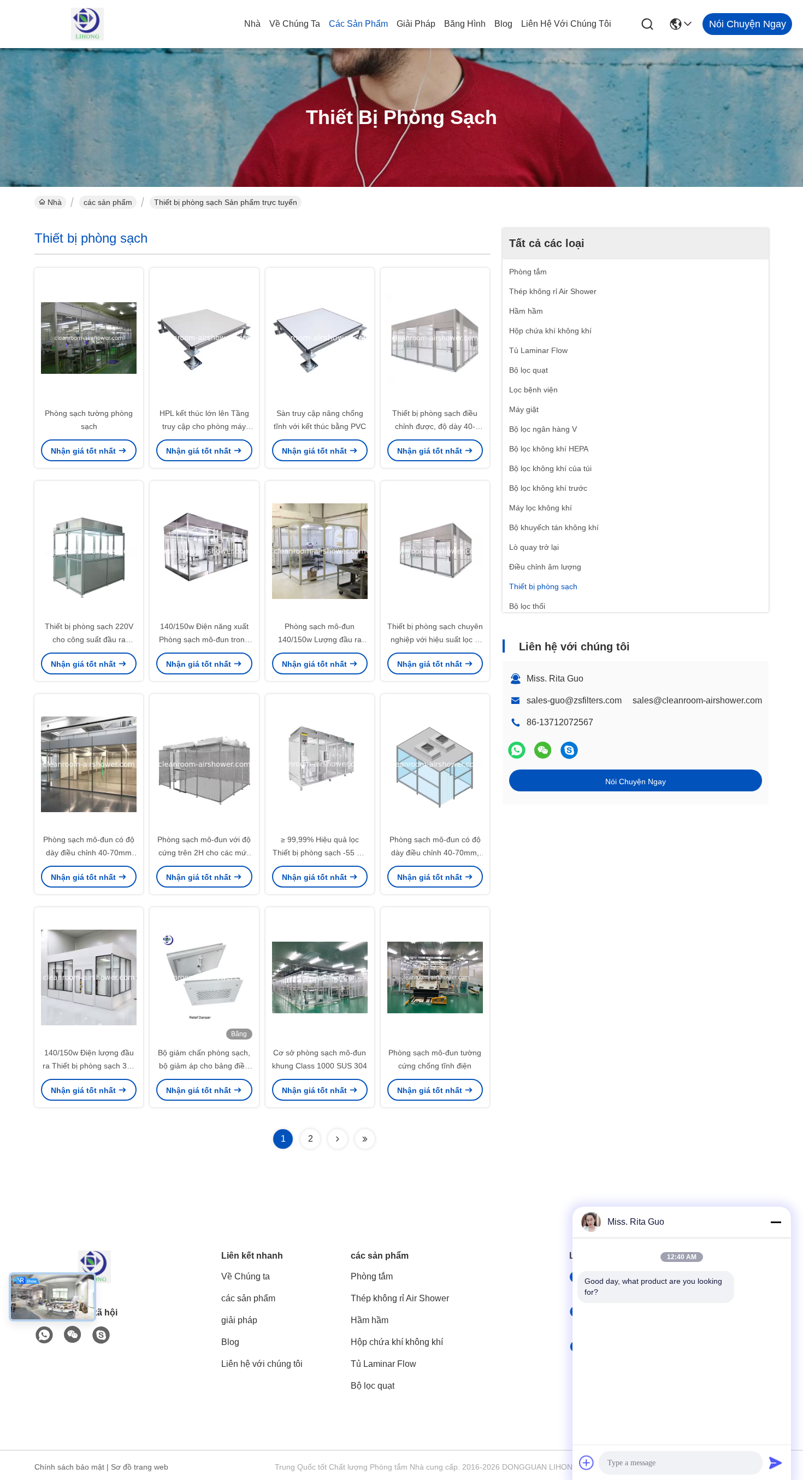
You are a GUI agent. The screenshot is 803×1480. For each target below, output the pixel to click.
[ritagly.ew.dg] (569, 750)
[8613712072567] (44, 1335)
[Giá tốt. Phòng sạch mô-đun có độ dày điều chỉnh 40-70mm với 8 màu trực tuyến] (89, 763)
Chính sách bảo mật (69, 1467)
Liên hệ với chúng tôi (566, 23)
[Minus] (775, 1222)
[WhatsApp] (517, 750)
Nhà (252, 23)
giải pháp (416, 23)
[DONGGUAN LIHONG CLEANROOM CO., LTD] (87, 24)
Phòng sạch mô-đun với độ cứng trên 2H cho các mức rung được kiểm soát (204, 852)
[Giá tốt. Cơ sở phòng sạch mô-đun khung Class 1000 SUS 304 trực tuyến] (320, 976)
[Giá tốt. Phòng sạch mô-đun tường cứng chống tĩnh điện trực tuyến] (435, 976)
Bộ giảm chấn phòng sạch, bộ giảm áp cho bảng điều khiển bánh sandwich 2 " (204, 1065)
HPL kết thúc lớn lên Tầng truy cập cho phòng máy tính (204, 426)
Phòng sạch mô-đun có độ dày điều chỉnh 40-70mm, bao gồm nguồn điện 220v (435, 852)
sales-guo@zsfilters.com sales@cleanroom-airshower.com (644, 700)
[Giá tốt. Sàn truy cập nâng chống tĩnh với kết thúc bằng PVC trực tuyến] (320, 337)
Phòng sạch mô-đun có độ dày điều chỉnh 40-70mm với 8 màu (88, 852)
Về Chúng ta (294, 23)
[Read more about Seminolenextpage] (337, 1139)
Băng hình (465, 23)
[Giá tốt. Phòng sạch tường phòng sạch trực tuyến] (89, 337)
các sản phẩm (358, 23)
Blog (503, 23)
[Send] (775, 1462)
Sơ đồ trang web (139, 1467)
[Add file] (586, 1462)
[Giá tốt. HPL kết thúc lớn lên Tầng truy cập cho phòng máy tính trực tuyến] (204, 337)
